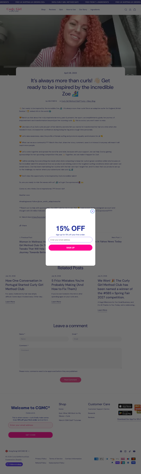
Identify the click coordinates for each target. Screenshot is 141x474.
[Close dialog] (92, 211)
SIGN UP (70, 247)
